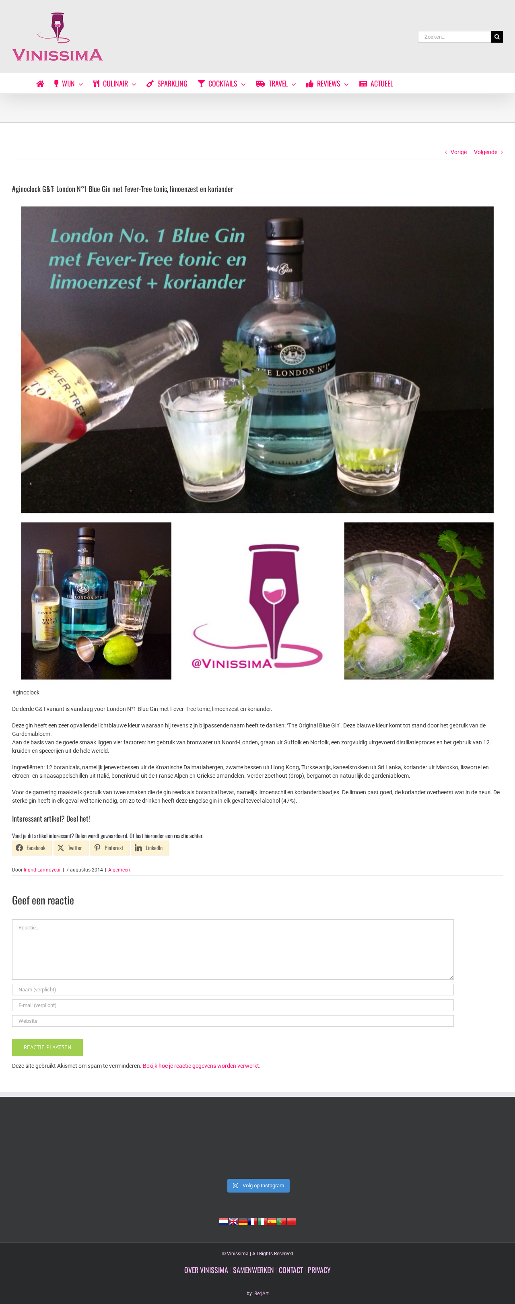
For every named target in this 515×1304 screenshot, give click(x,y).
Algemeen (119, 870)
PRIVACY (319, 1270)
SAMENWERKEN (253, 1270)
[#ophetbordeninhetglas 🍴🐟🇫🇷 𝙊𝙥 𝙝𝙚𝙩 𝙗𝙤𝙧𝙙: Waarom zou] (257, 1145)
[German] (243, 1220)
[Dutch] (224, 1220)
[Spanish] (272, 1220)
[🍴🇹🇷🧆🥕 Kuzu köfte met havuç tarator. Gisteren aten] (59, 1145)
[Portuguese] (281, 1220)
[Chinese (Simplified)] (291, 1220)
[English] (233, 1220)
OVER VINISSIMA (206, 1270)
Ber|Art (261, 1293)
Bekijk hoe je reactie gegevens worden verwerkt (201, 1066)
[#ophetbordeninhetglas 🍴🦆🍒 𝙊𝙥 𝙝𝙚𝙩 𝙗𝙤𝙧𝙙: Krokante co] (455, 1145)
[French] (253, 1220)
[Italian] (262, 1220)
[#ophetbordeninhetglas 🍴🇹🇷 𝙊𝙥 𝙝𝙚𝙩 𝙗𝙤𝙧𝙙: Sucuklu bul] (158, 1145)
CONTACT (291, 1270)
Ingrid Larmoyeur (42, 870)
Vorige (459, 152)
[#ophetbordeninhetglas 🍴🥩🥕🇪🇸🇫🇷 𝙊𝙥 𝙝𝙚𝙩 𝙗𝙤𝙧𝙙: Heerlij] (356, 1145)
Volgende (485, 152)
